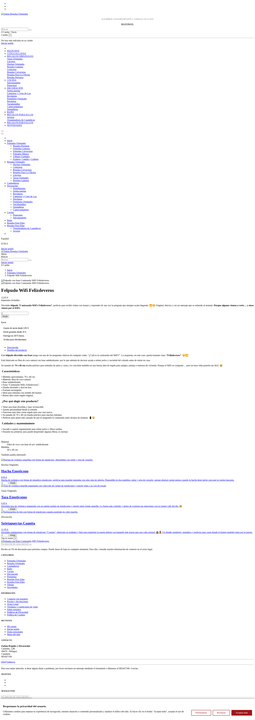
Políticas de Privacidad (17, 612)
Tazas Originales (15, 59)
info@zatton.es (8, 662)
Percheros (11, 101)
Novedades (12, 587)
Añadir (5, 316)
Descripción (12, 347)
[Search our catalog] (30, 260)
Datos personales (15, 632)
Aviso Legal (12, 604)
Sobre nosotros (14, 609)
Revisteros (12, 96)
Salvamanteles (13, 82)
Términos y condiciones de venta (22, 607)
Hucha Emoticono (14, 471)
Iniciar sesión (7, 248)
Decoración (12, 186)
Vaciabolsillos (13, 104)
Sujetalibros (12, 109)
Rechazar (221, 712)
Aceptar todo (242, 712)
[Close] (2, 133)
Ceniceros (11, 69)
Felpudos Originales (16, 143)
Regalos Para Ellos (16, 223)
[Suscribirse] (30, 544)
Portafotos (12, 576)
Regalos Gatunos (15, 67)
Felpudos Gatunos (21, 148)
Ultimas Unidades (21, 156)
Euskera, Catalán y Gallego (26, 159)
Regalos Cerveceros (16, 72)
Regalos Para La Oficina (18, 75)
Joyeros (10, 117)
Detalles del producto (17, 350)
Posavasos (12, 85)
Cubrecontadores (15, 106)
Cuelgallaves (13, 183)
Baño (9, 220)
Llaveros (11, 61)
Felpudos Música (21, 154)
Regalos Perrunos (15, 77)
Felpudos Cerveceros (23, 151)
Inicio (9, 140)
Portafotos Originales (17, 98)
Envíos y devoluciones (17, 601)
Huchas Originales (15, 64)
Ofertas (10, 584)
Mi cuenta (11, 626)
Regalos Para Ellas (15, 225)
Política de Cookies (16, 615)
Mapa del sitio (13, 634)
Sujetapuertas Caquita (18, 523)
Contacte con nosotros (17, 599)
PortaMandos (19, 188)
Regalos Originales (16, 162)
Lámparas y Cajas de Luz (19, 93)
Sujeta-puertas (13, 90)
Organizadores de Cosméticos (21, 120)
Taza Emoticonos (14, 497)
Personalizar (201, 712)
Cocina (10, 212)
